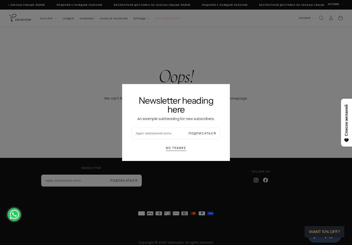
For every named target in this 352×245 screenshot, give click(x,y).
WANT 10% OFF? (324, 231)
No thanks (176, 148)
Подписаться (202, 133)
